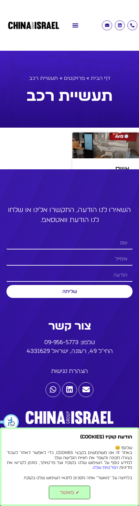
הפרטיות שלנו (105, 468)
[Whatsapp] (53, 389)
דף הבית (100, 78)
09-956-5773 (61, 342)
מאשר (69, 492)
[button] (9, 422)
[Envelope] (107, 25)
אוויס (122, 168)
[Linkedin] (120, 25)
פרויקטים (74, 78)
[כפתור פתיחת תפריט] (75, 22)
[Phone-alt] (132, 25)
